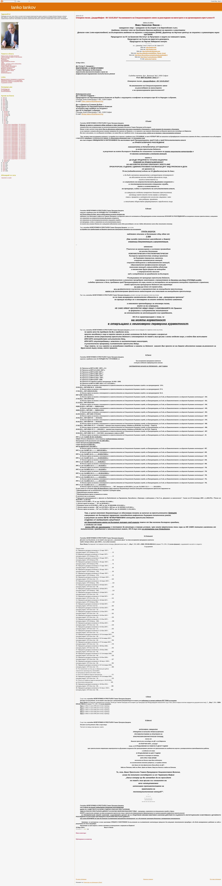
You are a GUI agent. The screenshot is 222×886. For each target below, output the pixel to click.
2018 (4, 104)
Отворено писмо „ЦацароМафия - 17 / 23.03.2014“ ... (15, 138)
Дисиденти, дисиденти (6, 68)
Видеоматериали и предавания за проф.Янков (12, 79)
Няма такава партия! (6, 64)
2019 (4, 103)
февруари (6, 160)
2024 (4, 97)
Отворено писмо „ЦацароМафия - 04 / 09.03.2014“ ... (15, 154)
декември (6, 111)
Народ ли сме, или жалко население (10, 55)
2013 (4, 162)
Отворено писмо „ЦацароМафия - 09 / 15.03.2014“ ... (15, 148)
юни (5, 119)
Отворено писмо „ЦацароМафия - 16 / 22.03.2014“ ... (15, 139)
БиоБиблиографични (6, 72)
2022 (4, 99)
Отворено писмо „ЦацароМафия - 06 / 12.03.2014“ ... (15, 152)
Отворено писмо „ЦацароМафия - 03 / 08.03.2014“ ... (15, 156)
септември (6, 115)
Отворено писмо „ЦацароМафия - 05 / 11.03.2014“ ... (15, 153)
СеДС (2, 62)
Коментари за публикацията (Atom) (93, 882)
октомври (6, 114)
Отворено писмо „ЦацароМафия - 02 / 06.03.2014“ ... (15, 157)
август (5, 116)
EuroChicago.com (5, 89)
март (5, 123)
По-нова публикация (81, 879)
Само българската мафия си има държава (11, 57)
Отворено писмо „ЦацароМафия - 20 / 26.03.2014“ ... (15, 134)
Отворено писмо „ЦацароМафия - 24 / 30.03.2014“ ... (15, 129)
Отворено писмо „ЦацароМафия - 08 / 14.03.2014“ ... (15, 149)
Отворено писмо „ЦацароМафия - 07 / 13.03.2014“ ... (15, 151)
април (5, 121)
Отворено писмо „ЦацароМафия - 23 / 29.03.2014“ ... (15, 130)
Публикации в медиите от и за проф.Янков (11, 80)
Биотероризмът (5, 60)
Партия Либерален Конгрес (8, 61)
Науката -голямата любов (7, 70)
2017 (4, 106)
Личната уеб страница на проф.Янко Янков (12, 81)
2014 (4, 110)
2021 (4, 100)
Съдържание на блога (6, 82)
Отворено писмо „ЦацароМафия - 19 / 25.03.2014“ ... (15, 135)
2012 (4, 164)
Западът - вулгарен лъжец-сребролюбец (11, 63)
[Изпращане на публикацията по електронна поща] (88, 829)
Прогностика (4, 71)
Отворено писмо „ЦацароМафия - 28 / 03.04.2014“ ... (15, 124)
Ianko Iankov (23, 7)
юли (5, 118)
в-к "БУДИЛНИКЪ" (5, 90)
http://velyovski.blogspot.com (151, 51)
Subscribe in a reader (6, 178)
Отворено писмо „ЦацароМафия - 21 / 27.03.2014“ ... (15, 133)
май (5, 120)
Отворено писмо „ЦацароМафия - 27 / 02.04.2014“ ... (15, 125)
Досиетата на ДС (5, 58)
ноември (6, 112)
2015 (4, 108)
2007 (4, 170)
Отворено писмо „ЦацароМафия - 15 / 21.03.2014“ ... (15, 140)
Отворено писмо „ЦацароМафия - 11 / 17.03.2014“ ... (15, 146)
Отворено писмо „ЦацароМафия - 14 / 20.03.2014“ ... (15, 142)
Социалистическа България (8, 67)
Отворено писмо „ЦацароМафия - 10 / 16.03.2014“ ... (15, 147)
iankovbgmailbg (150, 59)
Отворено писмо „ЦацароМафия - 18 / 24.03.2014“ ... (15, 137)
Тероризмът (4, 59)
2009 (4, 168)
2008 (4, 169)
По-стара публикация (215, 879)
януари (5, 161)
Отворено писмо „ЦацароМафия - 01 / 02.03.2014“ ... (15, 158)
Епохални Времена (6, 91)
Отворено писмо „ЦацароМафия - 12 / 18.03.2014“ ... (15, 144)
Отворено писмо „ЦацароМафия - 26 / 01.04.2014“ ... (15, 126)
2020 (4, 102)
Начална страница (148, 879)
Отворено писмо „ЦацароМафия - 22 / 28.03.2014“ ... (15, 131)
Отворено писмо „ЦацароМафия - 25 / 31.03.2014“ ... (15, 128)
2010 (4, 166)
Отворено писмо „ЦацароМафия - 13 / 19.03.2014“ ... (15, 143)
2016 (4, 107)
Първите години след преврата (9, 66)
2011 (4, 165)
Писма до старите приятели (8, 69)
